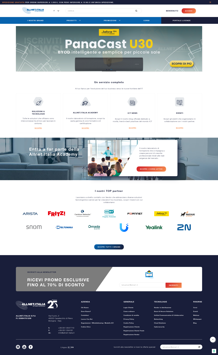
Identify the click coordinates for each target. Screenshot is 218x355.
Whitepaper (197, 319)
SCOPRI (38, 128)
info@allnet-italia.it (66, 333)
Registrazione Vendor (132, 334)
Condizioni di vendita (131, 315)
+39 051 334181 (65, 330)
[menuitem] (102, 10)
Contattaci (85, 315)
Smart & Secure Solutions (163, 311)
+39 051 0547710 (66, 328)
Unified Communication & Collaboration (169, 315)
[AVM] (56, 213)
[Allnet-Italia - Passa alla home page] (33, 13)
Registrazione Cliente (132, 327)
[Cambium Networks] (82, 213)
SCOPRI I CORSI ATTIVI (151, 169)
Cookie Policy (129, 323)
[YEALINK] (153, 227)
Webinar (196, 315)
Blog (195, 323)
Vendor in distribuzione (162, 307)
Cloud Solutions (160, 323)
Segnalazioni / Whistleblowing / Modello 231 (97, 323)
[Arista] (30, 213)
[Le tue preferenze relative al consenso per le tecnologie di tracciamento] (214, 351)
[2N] (184, 227)
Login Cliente (128, 307)
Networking (158, 319)
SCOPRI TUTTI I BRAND (109, 247)
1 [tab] (107, 70)
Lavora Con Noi (87, 319)
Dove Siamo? (86, 311)
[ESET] (109, 213)
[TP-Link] (94, 227)
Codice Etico (86, 327)
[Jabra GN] (161, 213)
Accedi (188, 11)
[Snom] (33, 227)
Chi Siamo (85, 307)
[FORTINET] (135, 214)
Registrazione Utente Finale (134, 331)
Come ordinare (129, 311)
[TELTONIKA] (64, 227)
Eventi (195, 311)
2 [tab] (109, 70)
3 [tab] (111, 70)
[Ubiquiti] (124, 227)
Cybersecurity (159, 327)
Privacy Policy (129, 319)
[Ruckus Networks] (187, 213)
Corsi (195, 307)
